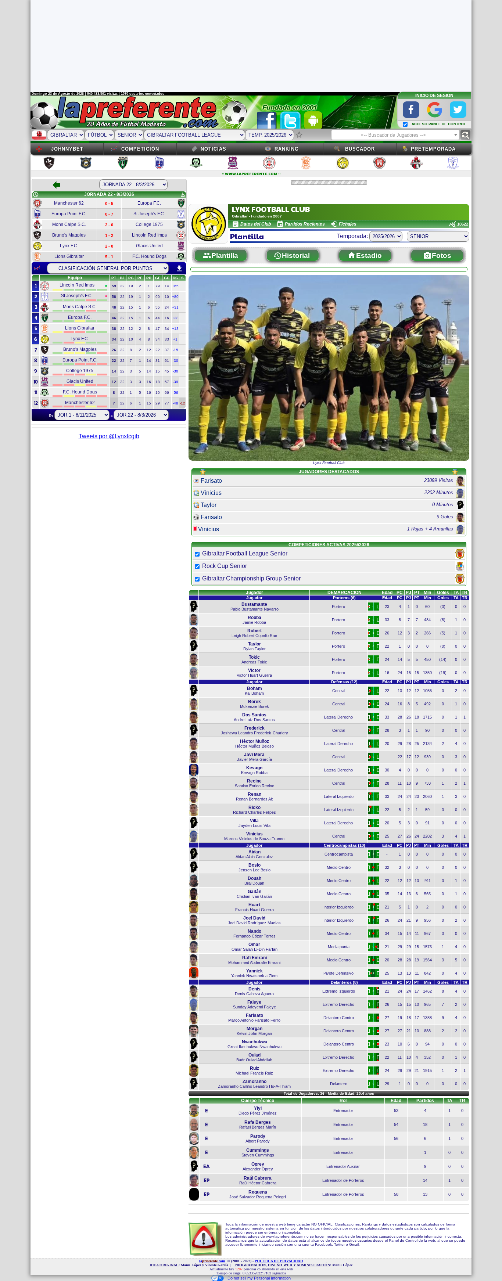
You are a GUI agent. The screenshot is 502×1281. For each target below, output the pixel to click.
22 (122, 286)
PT (417, 592)
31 (157, 361)
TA (456, 592)
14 (167, 286)
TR (464, 592)
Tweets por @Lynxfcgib (109, 436)
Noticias (213, 149)
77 (167, 403)
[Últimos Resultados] (37, 268)
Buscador (360, 149)
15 (131, 307)
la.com (212, 1261)
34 (167, 329)
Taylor (208, 505)
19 (131, 286)
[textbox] (395, 135)
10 (167, 297)
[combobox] (395, 135)
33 (167, 339)
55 (157, 307)
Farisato (211, 481)
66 (167, 393)
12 (131, 329)
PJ (408, 592)
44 (157, 318)
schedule (36, 195)
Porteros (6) (344, 597)
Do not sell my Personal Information (259, 1278)
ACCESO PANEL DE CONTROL (439, 124)
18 (157, 382)
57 (167, 382)
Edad (387, 592)
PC (400, 592)
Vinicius (211, 493)
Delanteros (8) (344, 982)
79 (157, 286)
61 (167, 361)
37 (167, 350)
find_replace (465, 135)
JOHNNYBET (67, 149)
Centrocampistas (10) (344, 845)
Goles (443, 592)
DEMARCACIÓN (344, 592)
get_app (183, 195)
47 (157, 329)
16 (167, 318)
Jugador (254, 592)
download (179, 269)
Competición (140, 149)
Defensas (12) (344, 682)
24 (167, 307)
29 (157, 403)
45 (167, 371)
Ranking (287, 149)
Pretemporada (433, 149)
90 (157, 297)
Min (427, 592)
